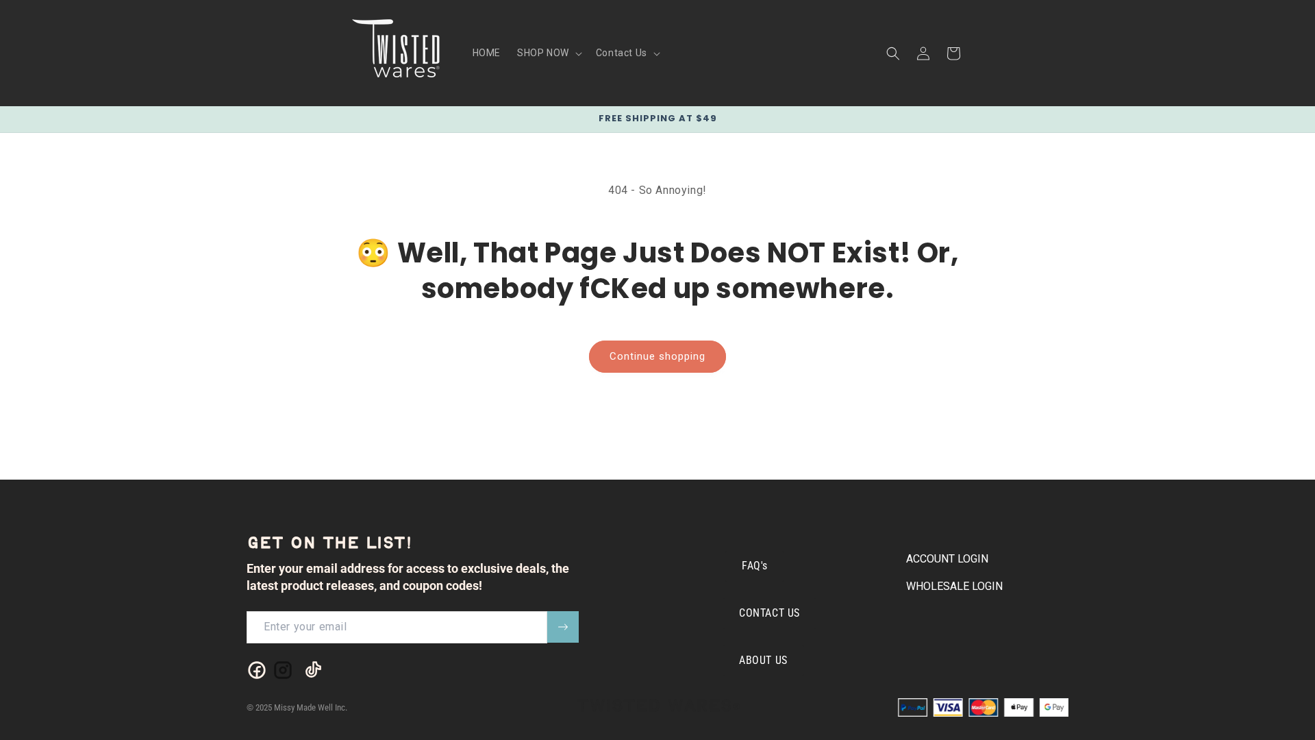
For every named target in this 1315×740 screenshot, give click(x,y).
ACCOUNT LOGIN (947, 558)
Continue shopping (657, 356)
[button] (548, 52)
